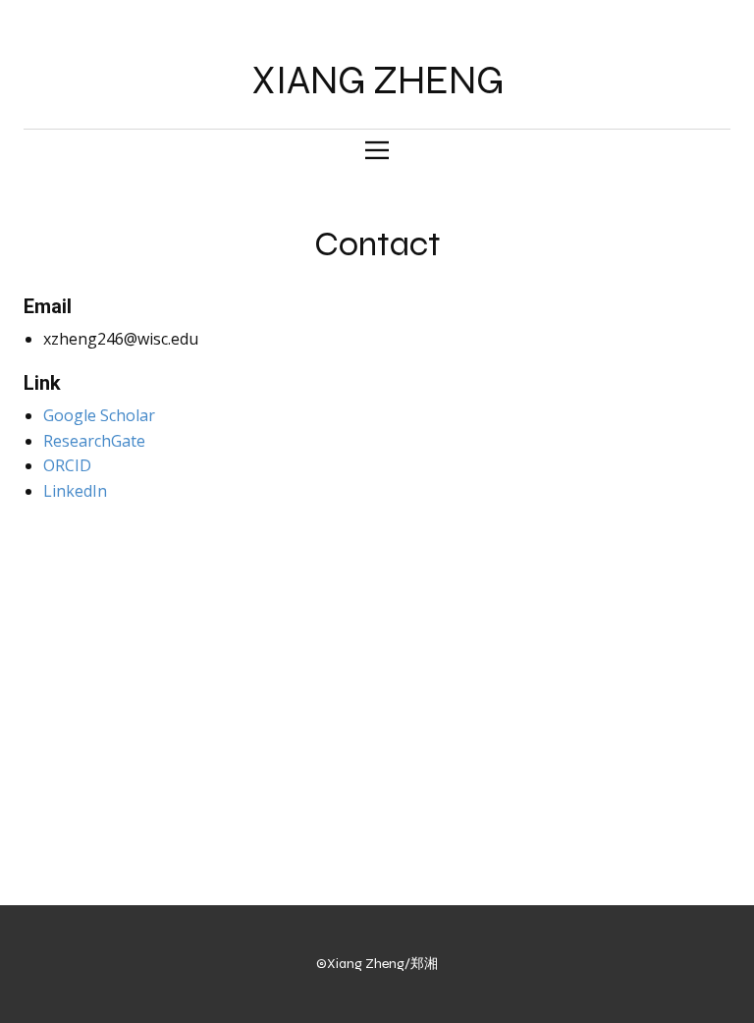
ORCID (67, 465)
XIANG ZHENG (377, 80)
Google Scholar (99, 415)
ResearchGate (94, 441)
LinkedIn (75, 491)
